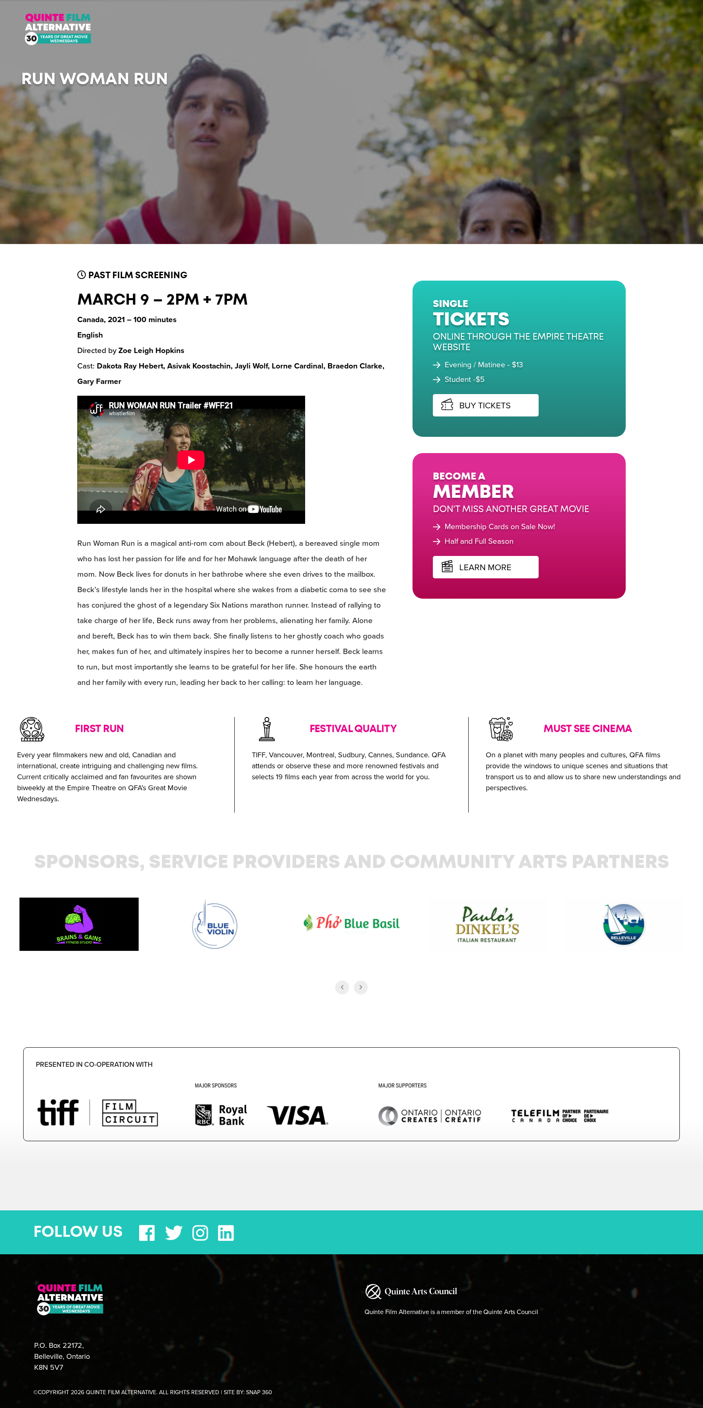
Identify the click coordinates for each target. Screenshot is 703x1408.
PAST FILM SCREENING (137, 275)
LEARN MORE (476, 551)
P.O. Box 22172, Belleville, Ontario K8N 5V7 (62, 1356)
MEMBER (465, 476)
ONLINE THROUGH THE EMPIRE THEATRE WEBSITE (510, 334)
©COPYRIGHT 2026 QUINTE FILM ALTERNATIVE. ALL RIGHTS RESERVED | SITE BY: (152, 1392)
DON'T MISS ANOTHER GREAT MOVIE (503, 492)
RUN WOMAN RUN (94, 79)
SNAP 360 (259, 1392)
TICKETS (463, 312)
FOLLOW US (78, 1232)
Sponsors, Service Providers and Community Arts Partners (351, 862)
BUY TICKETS (475, 397)
